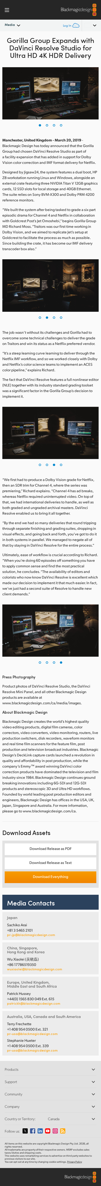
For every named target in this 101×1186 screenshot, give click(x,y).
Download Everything (50, 876)
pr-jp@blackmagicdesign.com (31, 935)
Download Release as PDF (51, 848)
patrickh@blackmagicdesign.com (33, 1003)
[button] (39, 125)
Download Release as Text (50, 862)
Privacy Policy (74, 1161)
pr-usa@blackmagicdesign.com (32, 1034)
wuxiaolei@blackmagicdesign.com (34, 969)
